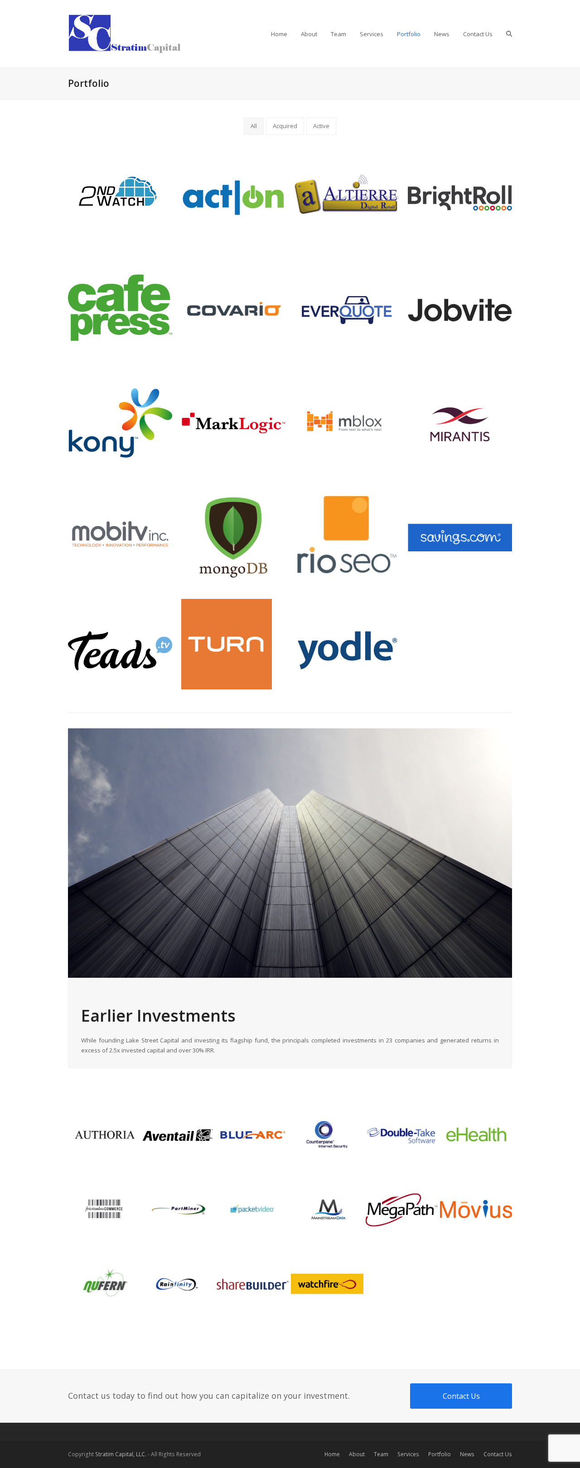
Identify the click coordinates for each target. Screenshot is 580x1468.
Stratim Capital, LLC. (120, 1454)
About (357, 1454)
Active (321, 126)
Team (381, 1454)
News (467, 1454)
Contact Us (497, 1454)
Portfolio (439, 1454)
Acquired (285, 126)
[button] (509, 34)
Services (408, 1454)
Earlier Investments (158, 1015)
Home (332, 1454)
